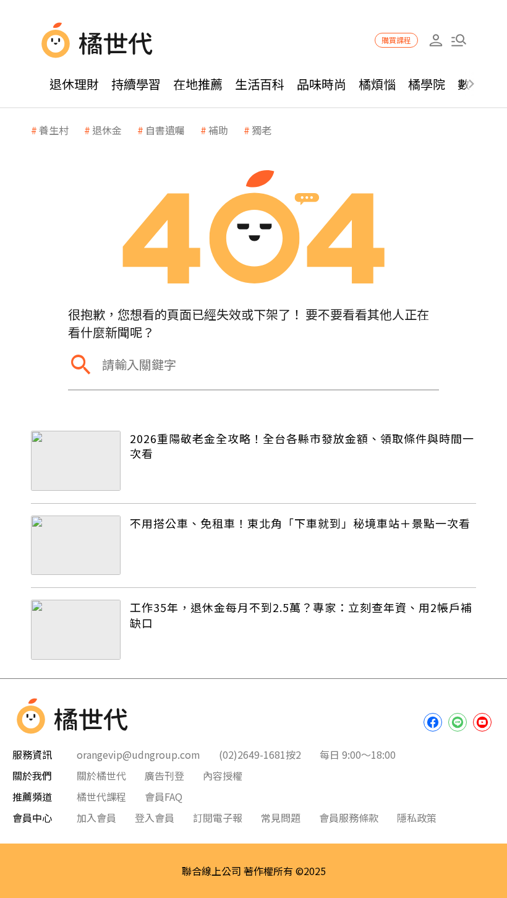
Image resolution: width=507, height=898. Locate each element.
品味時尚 (321, 84)
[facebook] (432, 722)
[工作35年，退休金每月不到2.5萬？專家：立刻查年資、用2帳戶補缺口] (76, 630)
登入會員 (154, 817)
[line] (457, 722)
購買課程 (396, 40)
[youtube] (482, 722)
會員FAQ (163, 796)
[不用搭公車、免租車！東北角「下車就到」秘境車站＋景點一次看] (76, 546)
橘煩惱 (377, 84)
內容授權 (222, 775)
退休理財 (74, 84)
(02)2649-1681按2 (260, 754)
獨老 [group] (261, 130)
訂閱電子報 (217, 817)
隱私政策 (417, 817)
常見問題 (280, 817)
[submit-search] (80, 364)
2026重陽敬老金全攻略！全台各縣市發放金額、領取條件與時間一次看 (302, 446)
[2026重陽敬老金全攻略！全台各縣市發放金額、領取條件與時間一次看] (76, 461)
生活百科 (259, 84)
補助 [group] (218, 130)
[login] (435, 40)
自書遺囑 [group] (165, 130)
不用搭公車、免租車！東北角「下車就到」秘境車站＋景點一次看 (300, 523)
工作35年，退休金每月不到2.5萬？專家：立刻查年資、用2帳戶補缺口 (301, 615)
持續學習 (136, 84)
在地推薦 (198, 84)
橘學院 (426, 84)
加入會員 (96, 817)
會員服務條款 (348, 817)
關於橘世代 (101, 775)
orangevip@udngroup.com (138, 754)
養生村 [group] (54, 130)
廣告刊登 (164, 775)
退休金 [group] (107, 130)
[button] (458, 40)
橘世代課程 (101, 796)
